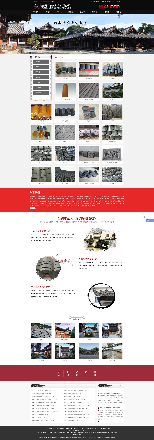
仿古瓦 (88, 121)
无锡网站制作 (89, 428)
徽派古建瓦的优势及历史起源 (40, 396)
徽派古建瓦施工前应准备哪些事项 (73, 402)
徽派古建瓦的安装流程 (71, 393)
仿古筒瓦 (38, 82)
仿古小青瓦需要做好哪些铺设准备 (73, 414)
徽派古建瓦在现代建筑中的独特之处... (42, 411)
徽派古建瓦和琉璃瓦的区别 (72, 399)
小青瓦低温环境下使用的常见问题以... (42, 390)
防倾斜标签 (91, 437)
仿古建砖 (38, 66)
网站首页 (35, 12)
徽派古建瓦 (89, 141)
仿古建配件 (38, 92)
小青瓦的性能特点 (37, 417)
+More (121, 58)
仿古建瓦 (38, 61)
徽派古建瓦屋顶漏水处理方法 (72, 396)
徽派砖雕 (38, 72)
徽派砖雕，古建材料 (89, 162)
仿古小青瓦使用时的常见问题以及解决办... (110, 397)
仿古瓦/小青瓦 (112, 141)
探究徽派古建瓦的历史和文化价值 (73, 417)
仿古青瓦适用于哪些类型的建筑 (73, 408)
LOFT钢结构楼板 (61, 437)
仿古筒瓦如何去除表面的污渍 (40, 408)
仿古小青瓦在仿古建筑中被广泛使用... (42, 399)
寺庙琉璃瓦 (74, 437)
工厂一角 (94, 12)
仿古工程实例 (88, 360)
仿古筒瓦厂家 (81, 437)
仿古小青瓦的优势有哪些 (71, 411)
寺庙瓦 (86, 437)
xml (80, 434)
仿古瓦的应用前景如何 (39, 414)
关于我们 (47, 12)
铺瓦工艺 (106, 12)
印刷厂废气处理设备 (98, 437)
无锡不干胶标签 (53, 437)
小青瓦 (112, 121)
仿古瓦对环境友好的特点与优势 (41, 405)
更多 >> (93, 385)
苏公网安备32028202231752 (77, 430)
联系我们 (118, 12)
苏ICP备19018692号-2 (104, 428)
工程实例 (71, 12)
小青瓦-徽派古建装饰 (89, 183)
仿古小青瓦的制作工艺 (71, 420)
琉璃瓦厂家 (46, 437)
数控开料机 (68, 437)
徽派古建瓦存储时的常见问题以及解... (74, 390)
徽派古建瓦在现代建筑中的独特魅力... (42, 393)
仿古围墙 (112, 360)
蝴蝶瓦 (41, 339)
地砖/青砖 (65, 141)
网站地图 (75, 434)
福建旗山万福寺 (65, 339)
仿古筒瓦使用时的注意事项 (107, 412)
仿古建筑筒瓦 (65, 121)
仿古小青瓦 (38, 87)
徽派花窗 (38, 77)
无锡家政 (113, 437)
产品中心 (59, 12)
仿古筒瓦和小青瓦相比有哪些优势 (41, 402)
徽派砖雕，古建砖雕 (112, 162)
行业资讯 (82, 12)
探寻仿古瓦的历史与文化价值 (40, 420)
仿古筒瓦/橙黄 (41, 121)
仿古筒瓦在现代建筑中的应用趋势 (73, 405)
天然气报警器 (107, 437)
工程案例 (89, 339)
